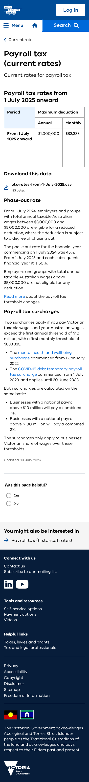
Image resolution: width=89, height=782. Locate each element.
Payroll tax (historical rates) (41, 540)
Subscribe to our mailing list (30, 571)
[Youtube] (22, 584)
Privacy (11, 666)
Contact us (14, 566)
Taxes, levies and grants (26, 642)
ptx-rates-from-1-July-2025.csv (41, 184)
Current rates (21, 39)
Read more (14, 296)
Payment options (20, 614)
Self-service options (23, 609)
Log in (70, 10)
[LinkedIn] (8, 584)
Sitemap (12, 689)
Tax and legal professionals (30, 647)
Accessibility (15, 671)
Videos (10, 620)
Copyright (13, 677)
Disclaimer (14, 683)
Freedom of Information (27, 695)
